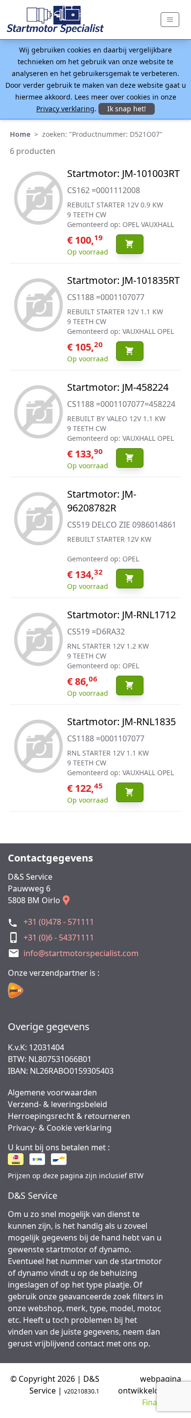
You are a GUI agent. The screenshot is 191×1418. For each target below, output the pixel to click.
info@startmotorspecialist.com (81, 953)
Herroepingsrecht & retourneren (69, 1116)
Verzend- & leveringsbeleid (57, 1104)
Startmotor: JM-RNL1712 (121, 614)
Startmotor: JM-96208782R (101, 500)
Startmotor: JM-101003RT (123, 173)
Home (20, 134)
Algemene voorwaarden (52, 1092)
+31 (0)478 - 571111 (59, 921)
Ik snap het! (126, 108)
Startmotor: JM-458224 (117, 387)
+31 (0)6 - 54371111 (59, 937)
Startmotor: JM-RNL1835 (121, 721)
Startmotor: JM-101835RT (123, 280)
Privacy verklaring (65, 108)
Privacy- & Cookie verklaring (60, 1127)
